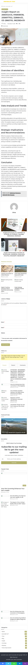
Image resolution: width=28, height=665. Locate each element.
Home (3, 6)
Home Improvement (6, 647)
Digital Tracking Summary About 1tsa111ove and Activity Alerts (7, 289)
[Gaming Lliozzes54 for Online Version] (7, 268)
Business (4, 645)
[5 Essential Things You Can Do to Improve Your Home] (5, 407)
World (3, 631)
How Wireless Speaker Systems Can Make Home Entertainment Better (17, 392)
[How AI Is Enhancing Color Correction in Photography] (5, 386)
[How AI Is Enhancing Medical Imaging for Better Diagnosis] (5, 620)
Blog (3, 638)
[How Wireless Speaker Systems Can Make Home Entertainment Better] (5, 392)
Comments (22, 365)
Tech (3, 636)
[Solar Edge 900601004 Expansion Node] (21, 268)
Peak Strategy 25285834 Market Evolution (19, 289)
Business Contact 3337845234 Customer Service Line (16, 399)
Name (3, 322)
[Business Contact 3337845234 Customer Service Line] (5, 399)
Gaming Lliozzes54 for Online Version (7, 274)
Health (3, 640)
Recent (13, 365)
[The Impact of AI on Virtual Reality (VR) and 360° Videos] (5, 556)
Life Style (4, 643)
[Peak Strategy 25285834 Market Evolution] (21, 282)
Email (2, 327)
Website (3, 333)
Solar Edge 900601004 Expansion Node (21, 274)
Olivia (4, 23)
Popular (4, 365)
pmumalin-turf (9, 6)
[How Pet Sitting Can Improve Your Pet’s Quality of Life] (5, 498)
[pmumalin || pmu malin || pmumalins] (9, 1)
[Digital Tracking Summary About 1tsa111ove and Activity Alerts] (7, 282)
